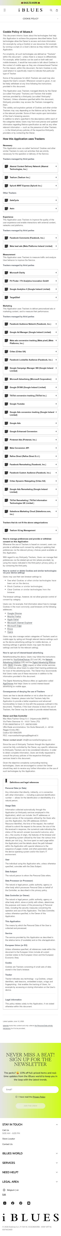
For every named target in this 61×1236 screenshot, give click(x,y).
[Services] (57, 1163)
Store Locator (8, 1138)
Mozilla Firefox (14, 616)
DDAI (25, 665)
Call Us (5, 1130)
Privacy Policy (39, 1096)
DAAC (10, 665)
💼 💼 (30, 2)
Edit (4, 1194)
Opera (10, 631)
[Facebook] (12, 1203)
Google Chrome (14, 613)
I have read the (32, 1096)
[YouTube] (28, 1203)
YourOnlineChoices (21, 659)
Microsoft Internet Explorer (19, 622)
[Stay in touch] (57, 1124)
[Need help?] (57, 1172)
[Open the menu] (4, 10)
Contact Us (7, 1144)
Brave (10, 628)
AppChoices (8, 683)
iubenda (6, 1025)
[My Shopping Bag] (57, 10)
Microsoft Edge (14, 625)
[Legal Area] (57, 1182)
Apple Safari (13, 619)
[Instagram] (4, 1203)
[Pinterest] (20, 1203)
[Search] (51, 10)
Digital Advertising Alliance (43, 662)
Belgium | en (13, 1190)
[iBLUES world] (57, 1153)
